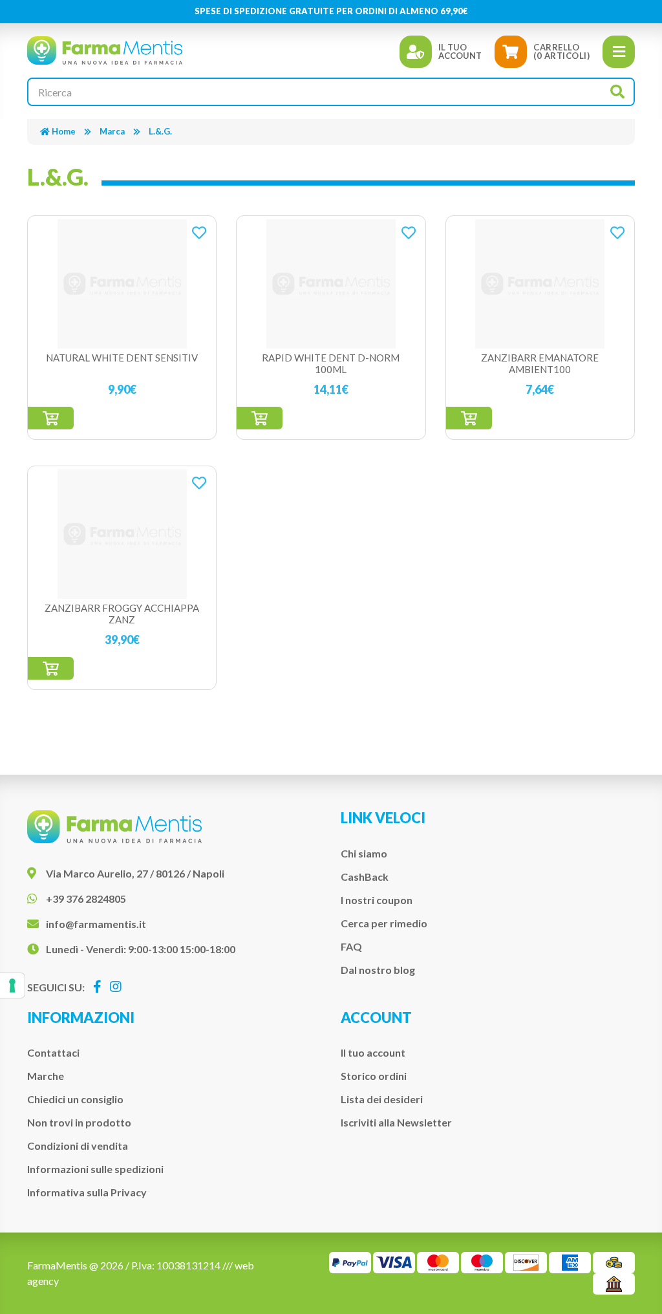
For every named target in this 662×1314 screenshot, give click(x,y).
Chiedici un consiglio (75, 1099)
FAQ (351, 946)
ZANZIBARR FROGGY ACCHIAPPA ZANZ (122, 613)
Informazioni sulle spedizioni (95, 1169)
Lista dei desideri (382, 1099)
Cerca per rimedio (384, 923)
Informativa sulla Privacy (87, 1192)
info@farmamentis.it (96, 924)
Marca (112, 131)
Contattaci (53, 1052)
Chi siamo (364, 853)
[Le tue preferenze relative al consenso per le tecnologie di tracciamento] (12, 985)
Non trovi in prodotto (79, 1122)
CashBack (365, 876)
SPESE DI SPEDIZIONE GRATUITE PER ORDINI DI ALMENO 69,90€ (331, 11)
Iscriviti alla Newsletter (396, 1122)
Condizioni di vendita (77, 1145)
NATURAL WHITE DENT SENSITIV (122, 357)
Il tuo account (373, 1052)
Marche (45, 1076)
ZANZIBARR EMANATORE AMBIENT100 (540, 363)
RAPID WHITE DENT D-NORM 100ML (331, 363)
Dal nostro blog (378, 970)
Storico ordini (374, 1076)
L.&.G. (160, 131)
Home (64, 131)
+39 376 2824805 (86, 898)
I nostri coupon (376, 900)
